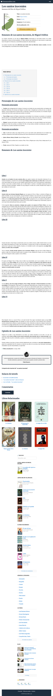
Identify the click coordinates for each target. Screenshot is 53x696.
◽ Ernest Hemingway (23, 614)
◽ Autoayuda (21, 579)
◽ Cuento (20, 584)
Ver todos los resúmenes (27, 571)
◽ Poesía (20, 598)
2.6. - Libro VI (7, 92)
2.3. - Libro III (7, 86)
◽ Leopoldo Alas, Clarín (24, 636)
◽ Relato (20, 601)
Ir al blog (27, 675)
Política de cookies (27, 691)
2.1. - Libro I (6, 82)
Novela (22, 19)
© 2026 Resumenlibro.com (26, 693)
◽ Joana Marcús (22, 625)
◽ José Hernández (22, 622)
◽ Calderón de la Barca (24, 628)
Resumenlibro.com (9, 1)
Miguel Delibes (23, 16)
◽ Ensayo (20, 587)
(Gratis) (27, 29)
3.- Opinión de (11, 94)
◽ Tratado (20, 604)
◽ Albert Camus (22, 631)
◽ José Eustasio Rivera (24, 611)
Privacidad (20, 691)
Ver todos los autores (27, 639)
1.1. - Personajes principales (10, 77)
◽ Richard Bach (22, 617)
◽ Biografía (21, 581)
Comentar (7, 392)
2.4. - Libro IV (7, 88)
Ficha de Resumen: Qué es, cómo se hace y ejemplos (30, 664)
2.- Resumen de (11, 81)
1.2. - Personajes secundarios (10, 79)
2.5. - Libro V (7, 90)
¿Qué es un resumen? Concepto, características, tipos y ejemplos (30, 648)
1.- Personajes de (12, 75)
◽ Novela (20, 592)
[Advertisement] (26, 58)
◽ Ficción (20, 590)
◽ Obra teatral (21, 595)
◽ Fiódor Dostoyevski (23, 619)
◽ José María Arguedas (24, 633)
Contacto (33, 691)
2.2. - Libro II (6, 84)
